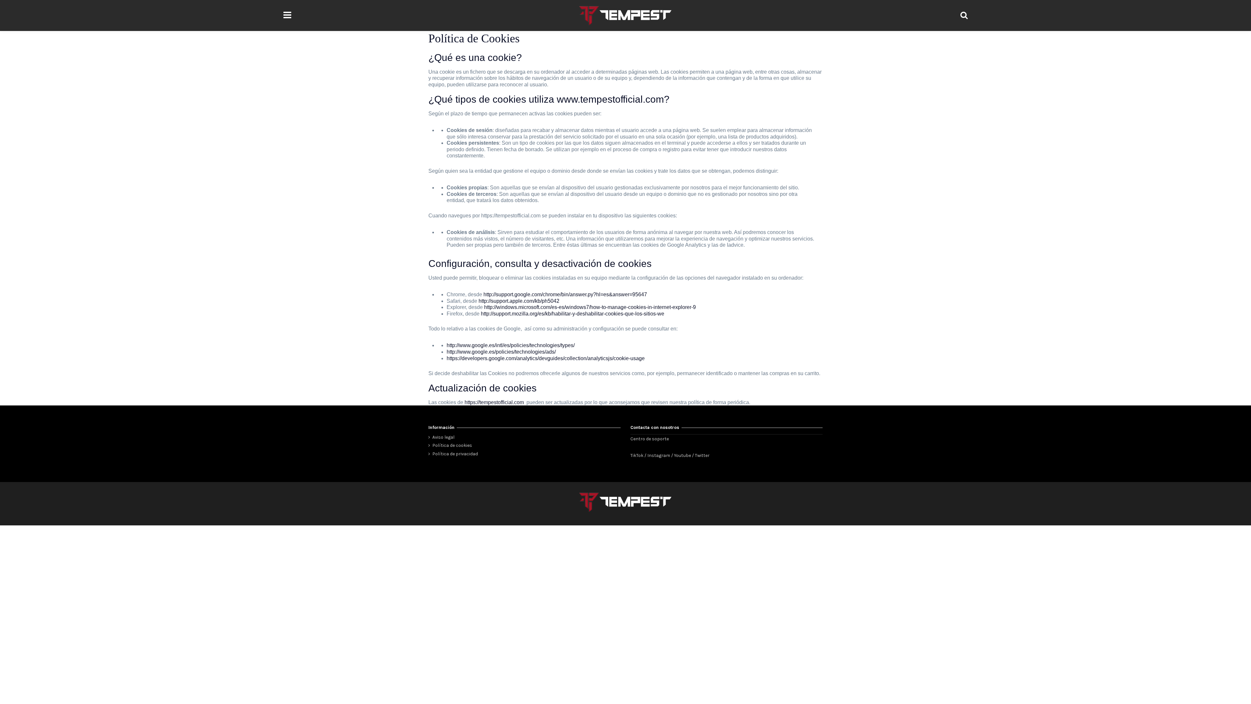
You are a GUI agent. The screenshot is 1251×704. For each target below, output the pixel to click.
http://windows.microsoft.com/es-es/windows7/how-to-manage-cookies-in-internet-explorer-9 (590, 307)
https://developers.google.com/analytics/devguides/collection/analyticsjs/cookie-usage (546, 358)
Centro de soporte (649, 439)
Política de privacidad (455, 454)
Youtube (682, 455)
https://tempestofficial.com (494, 402)
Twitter (702, 455)
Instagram (658, 455)
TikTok (636, 455)
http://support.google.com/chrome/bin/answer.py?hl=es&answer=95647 (565, 294)
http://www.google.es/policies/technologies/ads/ (501, 352)
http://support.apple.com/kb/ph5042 (519, 301)
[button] (287, 15)
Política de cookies (452, 445)
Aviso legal (443, 437)
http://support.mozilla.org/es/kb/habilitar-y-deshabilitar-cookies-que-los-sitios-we (572, 313)
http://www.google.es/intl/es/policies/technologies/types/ (511, 345)
